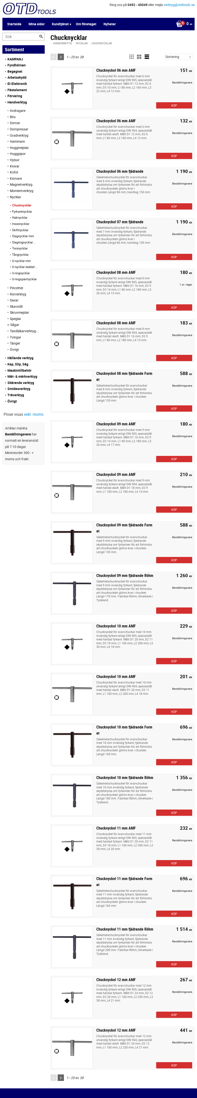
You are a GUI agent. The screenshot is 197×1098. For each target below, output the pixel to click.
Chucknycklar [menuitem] (21, 205)
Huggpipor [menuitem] (18, 153)
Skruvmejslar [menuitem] (19, 312)
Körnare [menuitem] (16, 178)
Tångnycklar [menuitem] (20, 254)
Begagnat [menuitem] (14, 71)
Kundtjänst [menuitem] (60, 24)
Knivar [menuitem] (14, 166)
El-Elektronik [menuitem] (17, 83)
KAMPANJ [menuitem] (15, 59)
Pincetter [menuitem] (16, 288)
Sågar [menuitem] (14, 324)
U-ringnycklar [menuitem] (21, 273)
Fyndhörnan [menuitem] (16, 65)
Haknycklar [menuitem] (19, 217)
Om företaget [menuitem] (86, 24)
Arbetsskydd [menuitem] (16, 77)
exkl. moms (33, 414)
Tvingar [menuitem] (15, 337)
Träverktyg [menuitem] (15, 395)
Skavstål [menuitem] (16, 306)
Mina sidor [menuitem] (37, 24)
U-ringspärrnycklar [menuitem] (24, 279)
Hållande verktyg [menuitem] (20, 358)
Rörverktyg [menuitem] (18, 294)
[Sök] (41, 36)
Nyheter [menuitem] (110, 24)
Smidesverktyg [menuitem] (18, 388)
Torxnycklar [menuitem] (20, 248)
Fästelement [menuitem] (17, 90)
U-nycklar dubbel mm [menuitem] (24, 267)
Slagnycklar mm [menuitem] (23, 236)
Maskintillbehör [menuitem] (19, 370)
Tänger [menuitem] (15, 343)
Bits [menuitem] (13, 117)
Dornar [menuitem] (15, 123)
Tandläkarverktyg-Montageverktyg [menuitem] (25, 331)
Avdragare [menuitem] (17, 110)
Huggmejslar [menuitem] (19, 147)
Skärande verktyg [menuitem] (20, 382)
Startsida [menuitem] (14, 24)
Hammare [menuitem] (17, 141)
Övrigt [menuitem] (14, 349)
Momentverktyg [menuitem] (21, 190)
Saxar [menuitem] (14, 300)
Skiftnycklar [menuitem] (20, 230)
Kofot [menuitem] (14, 172)
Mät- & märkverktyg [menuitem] (22, 376)
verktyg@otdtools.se (179, 4)
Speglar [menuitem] (15, 318)
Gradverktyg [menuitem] (19, 135)
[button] (131, 57)
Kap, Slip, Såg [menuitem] (17, 364)
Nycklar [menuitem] (15, 197)
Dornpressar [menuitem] (19, 129)
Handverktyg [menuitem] (17, 102)
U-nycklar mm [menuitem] (21, 261)
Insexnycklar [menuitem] (20, 224)
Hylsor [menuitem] (14, 160)
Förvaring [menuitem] (14, 96)
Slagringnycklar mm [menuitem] (24, 242)
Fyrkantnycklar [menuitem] (22, 211)
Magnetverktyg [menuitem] (21, 184)
